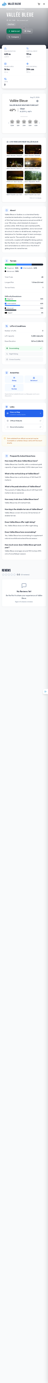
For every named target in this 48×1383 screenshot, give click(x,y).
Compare (15, 37)
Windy (39, 198)
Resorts (9, 9)
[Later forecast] (39, 123)
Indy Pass (11, 24)
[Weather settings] (37, 101)
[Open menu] (44, 4)
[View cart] (39, 4)
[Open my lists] (45, 691)
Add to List (15, 31)
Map (29, 31)
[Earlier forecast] (9, 123)
